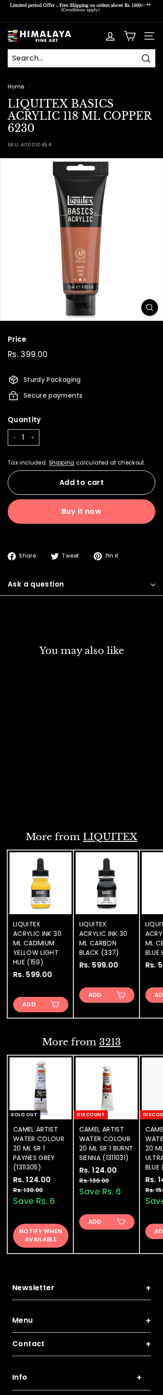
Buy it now (81, 511)
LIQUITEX (110, 837)
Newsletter (81, 1288)
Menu (81, 1320)
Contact (81, 1344)
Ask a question (36, 584)
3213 (110, 1042)
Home (16, 86)
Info (77, 1377)
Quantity (24, 419)
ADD (29, 799)
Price (17, 339)
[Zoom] (149, 307)
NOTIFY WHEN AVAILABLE (40, 1235)
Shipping (62, 462)
